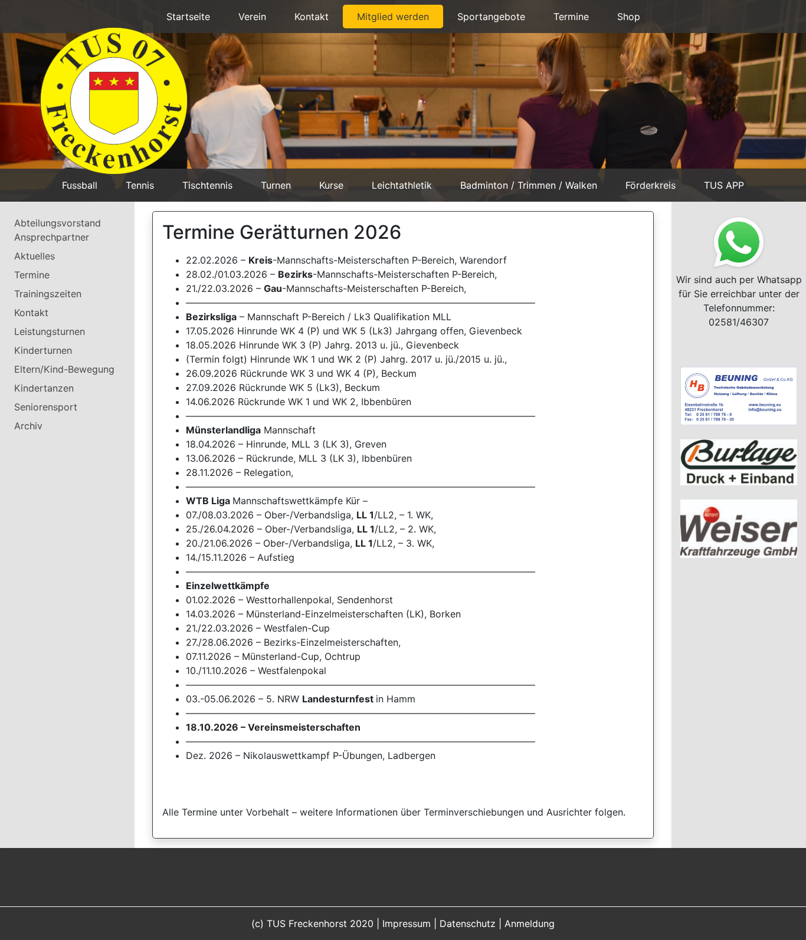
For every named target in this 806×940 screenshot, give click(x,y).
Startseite (188, 16)
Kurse (331, 185)
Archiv (28, 426)
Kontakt (311, 16)
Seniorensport (45, 407)
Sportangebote (491, 16)
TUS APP (724, 185)
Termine (571, 16)
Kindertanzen (44, 388)
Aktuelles (34, 256)
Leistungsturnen (49, 331)
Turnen (276, 185)
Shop (628, 16)
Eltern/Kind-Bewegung (64, 369)
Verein (252, 16)
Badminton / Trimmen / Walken (528, 185)
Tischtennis (207, 185)
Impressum (406, 923)
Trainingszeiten (47, 294)
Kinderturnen (43, 350)
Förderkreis (650, 185)
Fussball (79, 185)
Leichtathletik (402, 185)
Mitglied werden (393, 16)
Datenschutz (468, 923)
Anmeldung (529, 923)
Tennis (140, 185)
